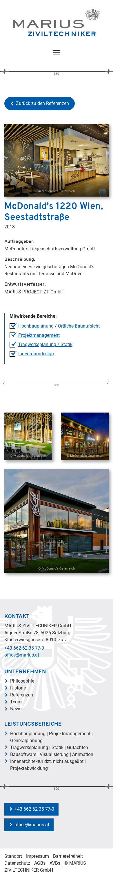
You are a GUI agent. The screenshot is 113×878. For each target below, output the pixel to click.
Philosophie (22, 681)
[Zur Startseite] (56, 22)
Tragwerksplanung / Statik (45, 344)
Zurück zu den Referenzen (42, 103)
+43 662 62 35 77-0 (24, 648)
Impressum (37, 856)
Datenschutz (17, 863)
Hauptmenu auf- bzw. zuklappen (56, 52)
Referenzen (21, 695)
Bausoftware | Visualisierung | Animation (51, 754)
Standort (13, 856)
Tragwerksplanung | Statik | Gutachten (49, 747)
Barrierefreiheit (68, 856)
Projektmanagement (39, 335)
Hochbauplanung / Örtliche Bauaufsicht (59, 326)
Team (16, 702)
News (15, 708)
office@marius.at (21, 655)
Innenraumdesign (36, 353)
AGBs (39, 863)
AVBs (55, 863)
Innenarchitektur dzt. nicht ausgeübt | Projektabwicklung (48, 765)
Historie (18, 688)
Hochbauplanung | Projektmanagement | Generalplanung (51, 737)
